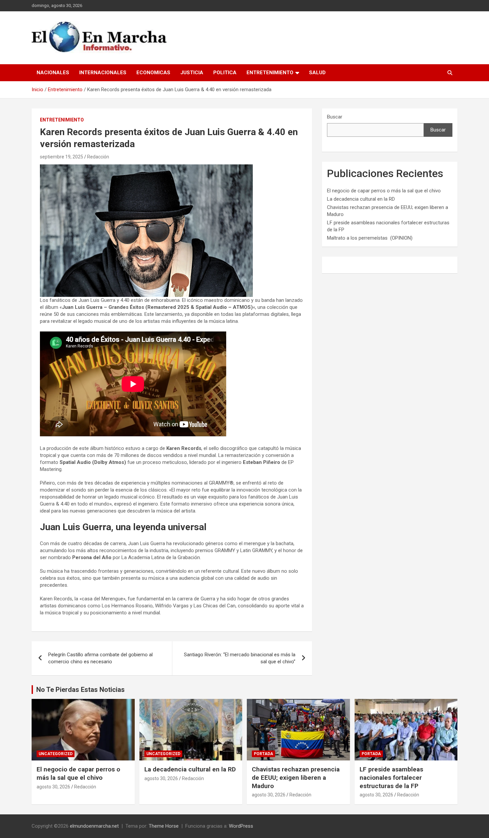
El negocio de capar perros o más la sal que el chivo (384, 191)
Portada (263, 753)
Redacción (98, 156)
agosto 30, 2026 (53, 786)
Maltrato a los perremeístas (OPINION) (369, 238)
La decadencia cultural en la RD (361, 199)
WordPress (241, 826)
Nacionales (53, 73)
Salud (317, 73)
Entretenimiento (269, 73)
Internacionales (102, 73)
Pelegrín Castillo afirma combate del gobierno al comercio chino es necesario (100, 658)
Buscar (334, 117)
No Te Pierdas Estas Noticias (80, 690)
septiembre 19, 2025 (61, 156)
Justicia (191, 73)
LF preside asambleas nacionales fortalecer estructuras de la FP (391, 777)
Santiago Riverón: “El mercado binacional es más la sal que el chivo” (239, 658)
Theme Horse (164, 826)
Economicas (153, 73)
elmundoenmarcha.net (94, 826)
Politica (225, 73)
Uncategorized (56, 753)
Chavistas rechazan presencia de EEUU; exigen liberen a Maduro (296, 777)
